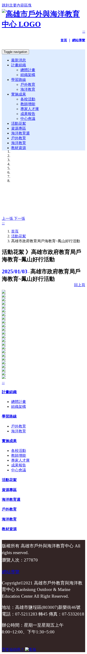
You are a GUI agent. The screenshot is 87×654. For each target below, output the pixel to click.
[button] (8, 218)
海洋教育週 (20, 133)
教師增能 (27, 104)
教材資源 (18, 148)
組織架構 (27, 75)
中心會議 (27, 119)
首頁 (15, 231)
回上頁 (79, 285)
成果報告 (27, 114)
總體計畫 (27, 70)
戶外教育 (27, 84)
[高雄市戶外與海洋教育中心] (43, 24)
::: (83, 31)
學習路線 (9, 416)
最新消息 (18, 60)
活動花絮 (18, 123)
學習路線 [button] (18, 80)
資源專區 (18, 128)
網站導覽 (10, 571)
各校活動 (27, 99)
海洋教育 (27, 89)
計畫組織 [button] (18, 65)
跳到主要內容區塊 (17, 5)
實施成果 (9, 441)
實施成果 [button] (18, 94)
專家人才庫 (29, 109)
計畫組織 (9, 392)
